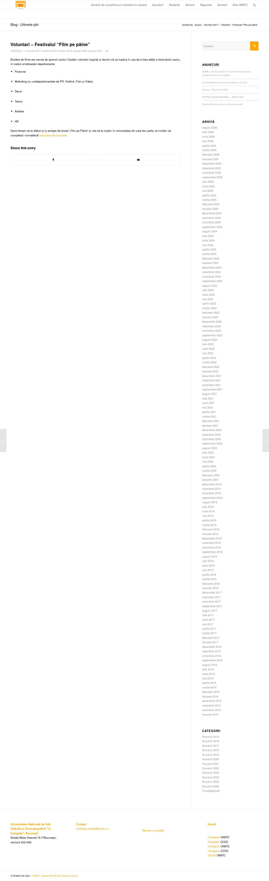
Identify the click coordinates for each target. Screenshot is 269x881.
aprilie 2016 (209, 683)
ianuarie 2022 (210, 371)
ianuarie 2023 (210, 317)
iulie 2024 (208, 236)
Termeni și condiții (153, 830)
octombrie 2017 (211, 601)
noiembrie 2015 (211, 705)
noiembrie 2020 (211, 435)
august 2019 (209, 502)
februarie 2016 (210, 692)
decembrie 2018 (212, 538)
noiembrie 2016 (211, 651)
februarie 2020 (210, 475)
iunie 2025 (208, 186)
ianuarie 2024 (210, 263)
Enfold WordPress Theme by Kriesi (60, 875)
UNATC (36, 875)
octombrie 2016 (211, 656)
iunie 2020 (208, 457)
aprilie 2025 (209, 195)
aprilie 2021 (209, 412)
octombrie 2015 (211, 710)
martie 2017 (209, 633)
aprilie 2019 (209, 520)
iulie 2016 (208, 669)
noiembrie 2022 (211, 326)
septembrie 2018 (212, 552)
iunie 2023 (208, 295)
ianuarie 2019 (210, 534)
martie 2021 (209, 416)
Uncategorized (211, 791)
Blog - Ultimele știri (25, 24)
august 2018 (209, 556)
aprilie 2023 (209, 303)
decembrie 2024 (212, 213)
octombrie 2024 (211, 222)
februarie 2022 (210, 367)
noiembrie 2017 (211, 597)
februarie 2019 (210, 529)
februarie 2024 (210, 258)
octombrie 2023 (211, 276)
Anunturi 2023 (210, 773)
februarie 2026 (210, 154)
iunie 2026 (208, 136)
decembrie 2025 (212, 163)
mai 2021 (207, 407)
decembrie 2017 (212, 592)
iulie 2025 (208, 182)
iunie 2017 (208, 619)
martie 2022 (209, 362)
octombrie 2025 (211, 172)
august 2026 (209, 127)
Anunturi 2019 (65, 50)
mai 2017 (207, 624)
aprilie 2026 (209, 146)
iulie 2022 (208, 344)
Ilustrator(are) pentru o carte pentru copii (222, 104)
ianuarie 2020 (210, 480)
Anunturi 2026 (210, 786)
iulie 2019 (208, 507)
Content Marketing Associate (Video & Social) (224, 82)
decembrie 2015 (212, 701)
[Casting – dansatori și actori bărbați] (3, 440)
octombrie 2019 (211, 493)
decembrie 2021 (212, 376)
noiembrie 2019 (211, 489)
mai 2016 (207, 678)
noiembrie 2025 (211, 168)
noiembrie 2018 (211, 543)
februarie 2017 (210, 638)
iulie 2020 (208, 452)
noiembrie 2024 (211, 218)
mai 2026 (207, 141)
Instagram (214, 846)
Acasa (198, 24)
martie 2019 (209, 525)
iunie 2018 (208, 565)
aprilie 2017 (209, 629)
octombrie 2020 (211, 439)
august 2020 (209, 448)
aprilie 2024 (209, 249)
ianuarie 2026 (210, 159)
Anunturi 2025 (210, 782)
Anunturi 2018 (49, 50)
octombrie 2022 (211, 331)
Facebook (214, 837)
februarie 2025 (210, 204)
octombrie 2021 (211, 385)
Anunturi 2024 (210, 777)
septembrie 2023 (212, 281)
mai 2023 (207, 299)
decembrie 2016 (212, 647)
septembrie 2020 (212, 443)
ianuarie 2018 (210, 588)
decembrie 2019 (212, 484)
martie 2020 (209, 470)
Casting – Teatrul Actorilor (215, 89)
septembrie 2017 (212, 606)
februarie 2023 (210, 312)
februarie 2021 (210, 421)
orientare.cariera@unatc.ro (92, 828)
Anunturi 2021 (95, 50)
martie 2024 (209, 254)
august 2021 (209, 394)
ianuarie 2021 (210, 425)
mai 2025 (207, 191)
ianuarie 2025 (210, 209)
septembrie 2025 (212, 177)
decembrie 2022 (212, 321)
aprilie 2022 (209, 358)
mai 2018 (207, 570)
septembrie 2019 (212, 498)
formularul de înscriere (53, 135)
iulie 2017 (208, 615)
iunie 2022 (208, 349)
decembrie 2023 (212, 267)
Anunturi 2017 (211, 24)
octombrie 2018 (211, 547)
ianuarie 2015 (210, 714)
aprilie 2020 (209, 466)
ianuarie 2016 (210, 696)
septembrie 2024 (212, 227)
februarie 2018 (210, 584)
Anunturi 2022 (210, 768)
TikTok (212, 855)
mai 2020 (207, 461)
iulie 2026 (208, 132)
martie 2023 (209, 308)
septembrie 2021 (212, 389)
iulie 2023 (208, 290)
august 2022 (209, 340)
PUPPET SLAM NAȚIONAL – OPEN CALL (223, 96)
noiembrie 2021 (211, 380)
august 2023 (209, 285)
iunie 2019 (208, 511)
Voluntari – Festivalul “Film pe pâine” (50, 44)
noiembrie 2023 (211, 272)
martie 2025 (209, 200)
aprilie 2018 (209, 574)
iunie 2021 (208, 403)
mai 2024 (207, 245)
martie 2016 (209, 687)
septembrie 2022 (212, 335)
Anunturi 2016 (210, 741)
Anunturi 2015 (210, 737)
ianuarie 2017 (210, 642)
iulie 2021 (208, 398)
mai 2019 (207, 516)
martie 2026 (209, 150)
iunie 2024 (208, 240)
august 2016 (209, 665)
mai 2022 (207, 353)
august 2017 (209, 610)
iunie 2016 (208, 674)
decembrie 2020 (212, 430)
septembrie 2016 (212, 660)
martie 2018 (209, 579)
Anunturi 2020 (80, 50)
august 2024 (209, 231)
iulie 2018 (208, 561)
